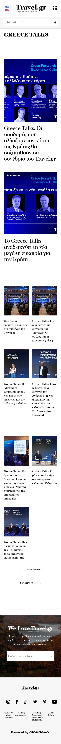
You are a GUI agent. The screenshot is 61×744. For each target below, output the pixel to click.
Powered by (19, 732)
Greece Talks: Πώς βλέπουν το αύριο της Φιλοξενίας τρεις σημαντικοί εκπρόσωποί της (15, 550)
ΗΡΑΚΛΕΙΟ (14, 176)
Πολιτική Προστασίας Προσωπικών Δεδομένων (37, 716)
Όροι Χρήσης (51, 714)
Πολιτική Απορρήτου (20, 714)
